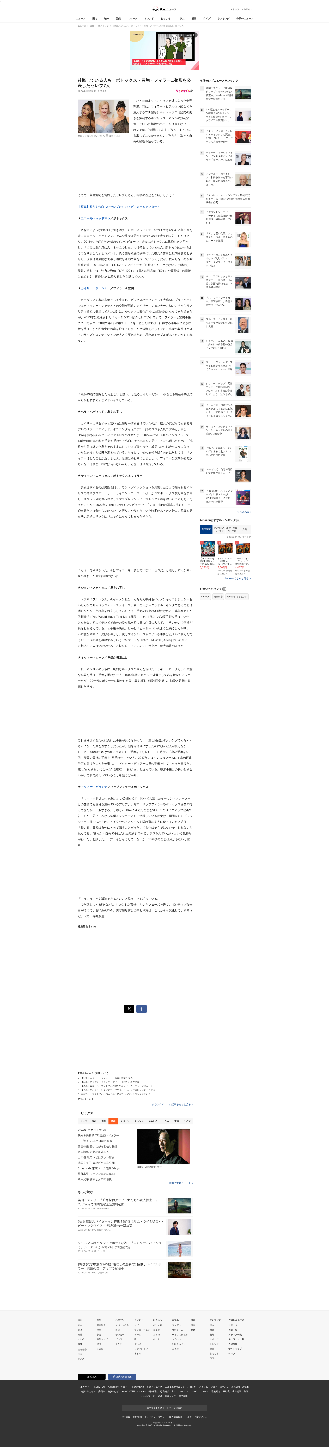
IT (135, 1339)
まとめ (81, 1339)
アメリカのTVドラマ (219, 529)
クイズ (207, 18)
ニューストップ (231, 9)
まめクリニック (154, 1386)
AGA (159, 1396)
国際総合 (82, 1349)
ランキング (223, 18)
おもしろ (165, 18)
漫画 (194, 18)
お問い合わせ (201, 1417)
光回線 (101, 1391)
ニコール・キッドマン (95, 218)
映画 (99, 1329)
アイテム (203, 1386)
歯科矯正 (236, 1391)
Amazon (205, 596)
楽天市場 (218, 596)
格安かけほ (113, 1391)
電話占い (224, 1386)
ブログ (214, 1386)
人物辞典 (232, 1344)
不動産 (226, 1391)
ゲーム (137, 1334)
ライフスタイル (180, 1334)
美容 (246, 1391)
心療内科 (191, 1386)
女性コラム (177, 1329)
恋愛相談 (164, 1391)
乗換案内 (215, 1391)
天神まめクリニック (175, 1386)
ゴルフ (118, 1339)
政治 (80, 1334)
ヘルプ (231, 1353)
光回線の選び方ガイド (118, 1386)
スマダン (176, 1325)
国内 (94, 18)
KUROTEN (99, 1386)
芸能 (118, 18)
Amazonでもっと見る (236, 578)
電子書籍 (183, 1396)
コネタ (156, 1329)
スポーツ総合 (122, 1325)
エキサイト (247, 9)
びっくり (157, 1325)
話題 (193, 1329)
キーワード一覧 (236, 1339)
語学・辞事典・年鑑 (231, 529)
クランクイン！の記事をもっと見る (171, 1104)
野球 (117, 1329)
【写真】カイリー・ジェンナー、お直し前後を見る (107, 1078)
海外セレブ (102, 1339)
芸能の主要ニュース (180, 1183)
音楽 (99, 1334)
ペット (156, 1339)
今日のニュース (244, 18)
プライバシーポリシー (155, 1417)
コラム (181, 18)
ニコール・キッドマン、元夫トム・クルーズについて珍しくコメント (116, 1093)
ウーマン (183, 1391)
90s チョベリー (180, 1344)
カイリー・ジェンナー (95, 288)
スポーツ (132, 18)
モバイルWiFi (128, 1391)
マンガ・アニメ (142, 1329)
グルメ (137, 1344)
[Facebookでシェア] (141, 1009)
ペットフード (148, 1396)
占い (174, 1391)
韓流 (99, 1344)
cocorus (141, 1391)
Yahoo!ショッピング (237, 596)
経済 (80, 1329)
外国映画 (206, 529)
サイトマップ (235, 1348)
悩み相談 (153, 1391)
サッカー (119, 1334)
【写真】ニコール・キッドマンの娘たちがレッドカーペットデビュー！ (117, 1085)
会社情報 (125, 1417)
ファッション (141, 1348)
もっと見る (243, 511)
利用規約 (137, 1417)
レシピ (193, 1391)
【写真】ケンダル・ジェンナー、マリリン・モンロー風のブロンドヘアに (118, 1089)
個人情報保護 (175, 1417)
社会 (80, 1325)
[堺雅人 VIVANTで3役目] (163, 1146)
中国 (80, 1354)
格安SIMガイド (88, 1391)
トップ (83, 1121)
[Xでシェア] (129, 1009)
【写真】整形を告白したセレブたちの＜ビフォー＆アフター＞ (119, 206)
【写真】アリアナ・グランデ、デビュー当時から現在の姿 (110, 1082)
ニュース (80, 18)
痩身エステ (170, 1396)
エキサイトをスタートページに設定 (164, 1407)
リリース (233, 1325)
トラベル (176, 1339)
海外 (106, 18)
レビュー (138, 1325)
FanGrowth (138, 1386)
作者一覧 (232, 1329)
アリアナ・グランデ (94, 787)
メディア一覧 (235, 1334)
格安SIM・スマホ (240, 1386)
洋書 (244, 529)
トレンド (149, 18)
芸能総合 (101, 1325)
